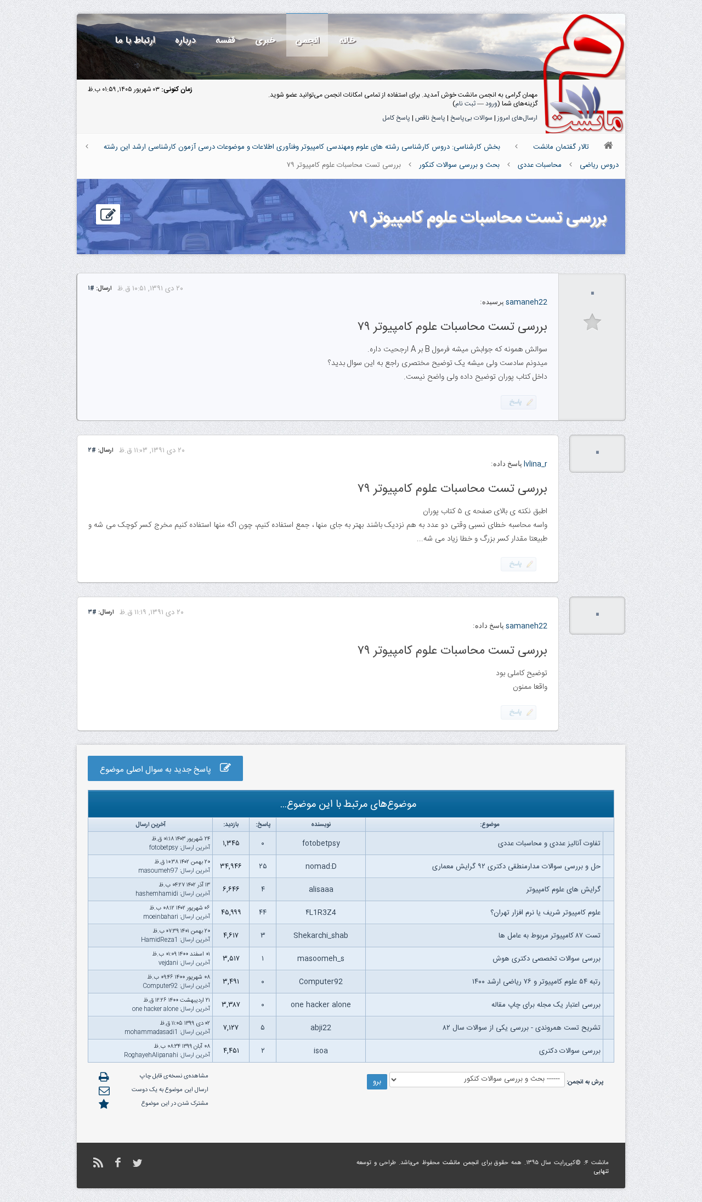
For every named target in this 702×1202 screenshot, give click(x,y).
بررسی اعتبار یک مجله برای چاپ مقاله (546, 1005)
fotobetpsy (321, 844)
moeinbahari (160, 917)
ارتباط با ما (135, 40)
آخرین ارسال (195, 848)
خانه (347, 40)
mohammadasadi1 (151, 1032)
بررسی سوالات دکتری (570, 1051)
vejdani (168, 963)
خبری (265, 40)
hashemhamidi (156, 894)
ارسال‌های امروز (517, 118)
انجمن (307, 40)
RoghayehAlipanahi (151, 1055)
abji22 (320, 1028)
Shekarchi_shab (320, 936)
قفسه (225, 40)
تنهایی (601, 1172)
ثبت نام (465, 103)
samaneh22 (526, 302)
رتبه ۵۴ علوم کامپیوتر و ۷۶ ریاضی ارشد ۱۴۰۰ (536, 982)
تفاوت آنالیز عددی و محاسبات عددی (549, 844)
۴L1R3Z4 (320, 913)
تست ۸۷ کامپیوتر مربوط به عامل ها (550, 936)
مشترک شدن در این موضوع (174, 1104)
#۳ (92, 612)
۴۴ (263, 913)
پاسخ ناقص (430, 118)
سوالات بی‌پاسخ (471, 118)
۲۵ (263, 867)
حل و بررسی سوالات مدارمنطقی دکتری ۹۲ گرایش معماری (516, 867)
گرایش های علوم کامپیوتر (563, 890)
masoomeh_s (320, 959)
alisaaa (321, 890)
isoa (321, 1051)
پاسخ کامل (396, 118)
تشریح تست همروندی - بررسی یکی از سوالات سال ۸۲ (522, 1028)
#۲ (92, 451)
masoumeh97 (158, 871)
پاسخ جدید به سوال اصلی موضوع (160, 770)
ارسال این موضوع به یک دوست (170, 1090)
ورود (491, 103)
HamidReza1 (159, 940)
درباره (185, 40)
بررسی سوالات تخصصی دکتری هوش (546, 959)
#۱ (91, 289)
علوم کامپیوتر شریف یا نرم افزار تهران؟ (545, 913)
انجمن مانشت (461, 1163)
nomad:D (321, 867)
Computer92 (321, 982)
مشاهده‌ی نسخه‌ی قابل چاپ (174, 1076)
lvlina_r (535, 464)
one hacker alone (321, 1005)
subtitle (592, 322)
